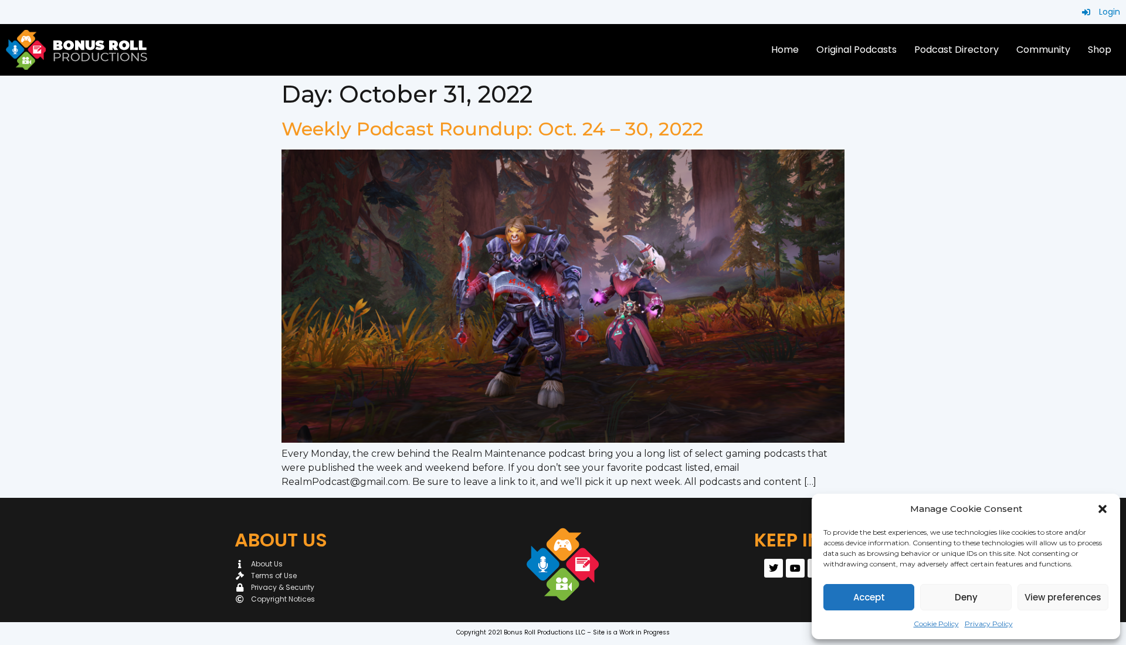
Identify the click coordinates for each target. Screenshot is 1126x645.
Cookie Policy (936, 623)
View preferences (1063, 597)
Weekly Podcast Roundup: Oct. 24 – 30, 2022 (492, 128)
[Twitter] (773, 568)
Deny (966, 597)
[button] (1102, 509)
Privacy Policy (989, 623)
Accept (869, 597)
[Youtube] (795, 568)
